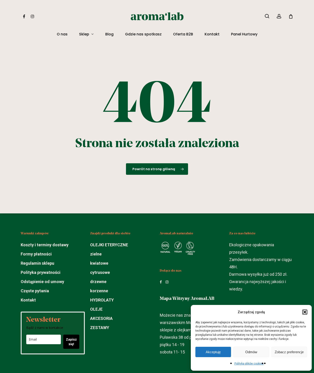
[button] (305, 312)
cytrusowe (100, 272)
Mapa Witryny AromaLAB (187, 298)
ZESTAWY (99, 327)
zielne (96, 254)
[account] (279, 16)
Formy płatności (36, 254)
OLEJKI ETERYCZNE (109, 244)
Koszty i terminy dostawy (45, 244)
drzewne (98, 281)
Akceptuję (213, 352)
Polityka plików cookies (249, 363)
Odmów (251, 352)
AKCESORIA (101, 318)
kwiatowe (99, 263)
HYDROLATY (102, 300)
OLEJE (96, 309)
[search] (267, 16)
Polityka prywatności (40, 272)
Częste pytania (35, 290)
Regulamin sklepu (37, 263)
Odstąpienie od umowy (42, 281)
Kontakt (28, 300)
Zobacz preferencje (289, 352)
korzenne (99, 290)
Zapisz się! (71, 341)
